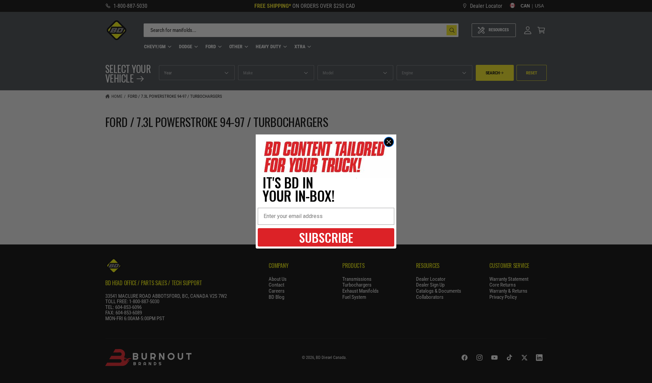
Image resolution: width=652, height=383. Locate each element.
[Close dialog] (389, 142)
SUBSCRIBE (326, 237)
